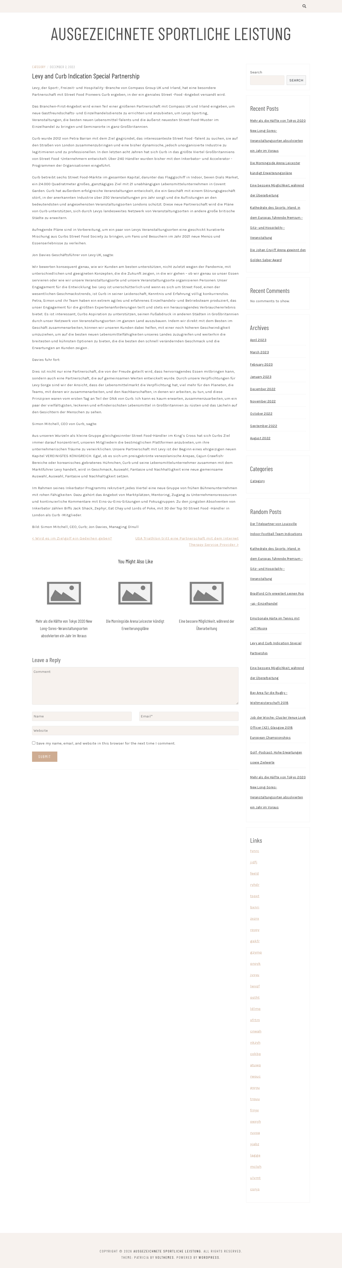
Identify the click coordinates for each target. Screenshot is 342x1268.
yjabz (254, 1144)
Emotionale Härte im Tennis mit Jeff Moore (274, 623)
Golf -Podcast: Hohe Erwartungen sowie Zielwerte (276, 757)
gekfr (255, 941)
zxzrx (254, 918)
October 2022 (261, 413)
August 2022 (260, 438)
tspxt (254, 896)
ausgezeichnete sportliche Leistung (171, 33)
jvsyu (254, 975)
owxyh (255, 1121)
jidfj (253, 862)
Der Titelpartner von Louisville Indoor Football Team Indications (276, 529)
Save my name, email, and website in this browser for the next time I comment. (105, 743)
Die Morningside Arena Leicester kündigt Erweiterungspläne (275, 168)
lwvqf (255, 986)
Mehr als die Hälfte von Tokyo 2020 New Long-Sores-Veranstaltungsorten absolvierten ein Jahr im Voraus (64, 628)
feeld (254, 873)
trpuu (255, 1099)
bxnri (254, 907)
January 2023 (260, 377)
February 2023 (261, 364)
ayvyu (255, 1087)
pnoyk (255, 963)
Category (38, 67)
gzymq (256, 952)
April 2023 (258, 340)
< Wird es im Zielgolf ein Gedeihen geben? (72, 538)
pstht (255, 997)
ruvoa (255, 1132)
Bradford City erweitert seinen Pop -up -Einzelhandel (277, 598)
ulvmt (255, 1178)
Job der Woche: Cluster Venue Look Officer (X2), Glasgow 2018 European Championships (278, 727)
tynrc (254, 851)
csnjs (255, 1189)
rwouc (255, 1076)
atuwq (255, 1065)
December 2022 (263, 389)
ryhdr (254, 884)
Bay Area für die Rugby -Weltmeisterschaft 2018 (269, 698)
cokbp (255, 1053)
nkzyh (255, 1042)
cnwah (255, 1031)
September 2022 (263, 426)
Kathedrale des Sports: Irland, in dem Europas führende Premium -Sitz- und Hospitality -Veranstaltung (276, 223)
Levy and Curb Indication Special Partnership (275, 648)
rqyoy (254, 929)
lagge (255, 1155)
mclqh (255, 1166)
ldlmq (255, 1008)
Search (256, 72)
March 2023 (259, 352)
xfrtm (255, 1020)
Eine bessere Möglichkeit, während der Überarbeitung (277, 190)
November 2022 (263, 401)
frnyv (254, 1110)
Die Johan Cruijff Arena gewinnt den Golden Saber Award (278, 255)
